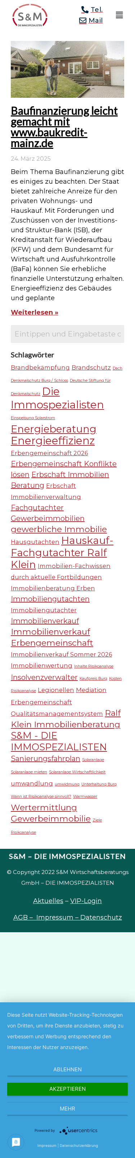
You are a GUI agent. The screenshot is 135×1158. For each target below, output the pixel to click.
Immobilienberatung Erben (53, 588)
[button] (119, 15)
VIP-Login (86, 901)
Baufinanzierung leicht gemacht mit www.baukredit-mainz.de (64, 126)
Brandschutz (91, 367)
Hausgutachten (35, 541)
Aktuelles (48, 901)
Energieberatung (53, 429)
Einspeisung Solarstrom (33, 418)
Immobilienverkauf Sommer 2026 (61, 654)
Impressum (47, 1145)
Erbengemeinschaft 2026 (49, 453)
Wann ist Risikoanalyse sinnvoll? (41, 796)
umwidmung (67, 784)
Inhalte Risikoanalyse (93, 666)
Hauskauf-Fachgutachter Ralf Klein (62, 552)
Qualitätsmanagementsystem (57, 713)
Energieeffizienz (53, 440)
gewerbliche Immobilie (59, 529)
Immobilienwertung (41, 665)
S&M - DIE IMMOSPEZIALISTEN (59, 741)
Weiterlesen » (34, 312)
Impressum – (58, 917)
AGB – (24, 917)
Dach (117, 368)
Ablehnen (67, 1069)
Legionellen (56, 690)
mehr (67, 1108)
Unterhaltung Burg (99, 784)
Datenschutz (101, 917)
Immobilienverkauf (45, 621)
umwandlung (32, 783)
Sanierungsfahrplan (45, 758)
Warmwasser (85, 796)
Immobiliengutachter (44, 610)
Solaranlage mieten (29, 772)
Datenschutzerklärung (79, 1145)
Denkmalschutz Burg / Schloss (39, 380)
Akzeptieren (67, 1088)
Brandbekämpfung (40, 367)
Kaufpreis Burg (93, 678)
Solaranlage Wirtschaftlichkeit (77, 772)
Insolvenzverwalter (44, 677)
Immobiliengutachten (50, 599)
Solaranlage (93, 759)
